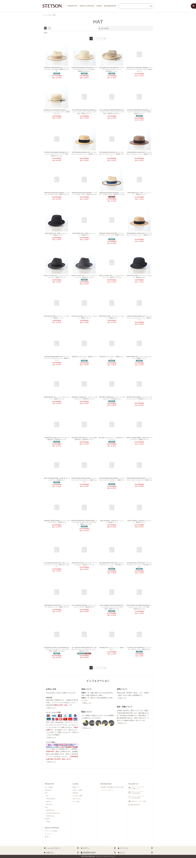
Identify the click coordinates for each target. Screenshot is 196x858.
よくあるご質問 (77, 796)
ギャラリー (48, 834)
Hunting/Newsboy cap (53, 813)
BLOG (47, 837)
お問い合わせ (77, 799)
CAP (46, 807)
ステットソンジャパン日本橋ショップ (138, 787)
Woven (48, 801)
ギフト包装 (76, 801)
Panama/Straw (50, 799)
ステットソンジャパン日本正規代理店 (138, 792)
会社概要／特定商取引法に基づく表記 (112, 787)
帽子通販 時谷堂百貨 (134, 804)
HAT (46, 793)
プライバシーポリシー (107, 790)
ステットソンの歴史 (51, 831)
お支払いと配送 (77, 790)
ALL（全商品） (49, 787)
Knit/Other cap (50, 816)
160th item (48, 790)
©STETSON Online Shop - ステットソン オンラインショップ (98, 856)
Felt (47, 796)
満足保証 (75, 793)
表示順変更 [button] (105, 28)
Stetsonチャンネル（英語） (139, 801)
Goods (48, 822)
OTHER (47, 819)
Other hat (49, 804)
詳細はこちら (51, 708)
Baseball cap (50, 810)
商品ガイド (76, 787)
